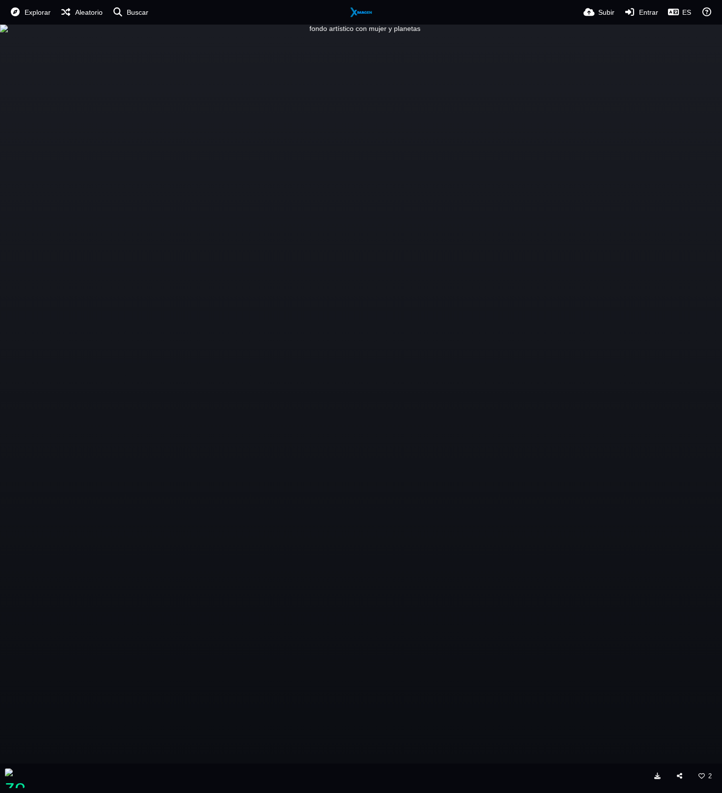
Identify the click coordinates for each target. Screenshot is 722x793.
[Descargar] (657, 775)
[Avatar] (15, 778)
